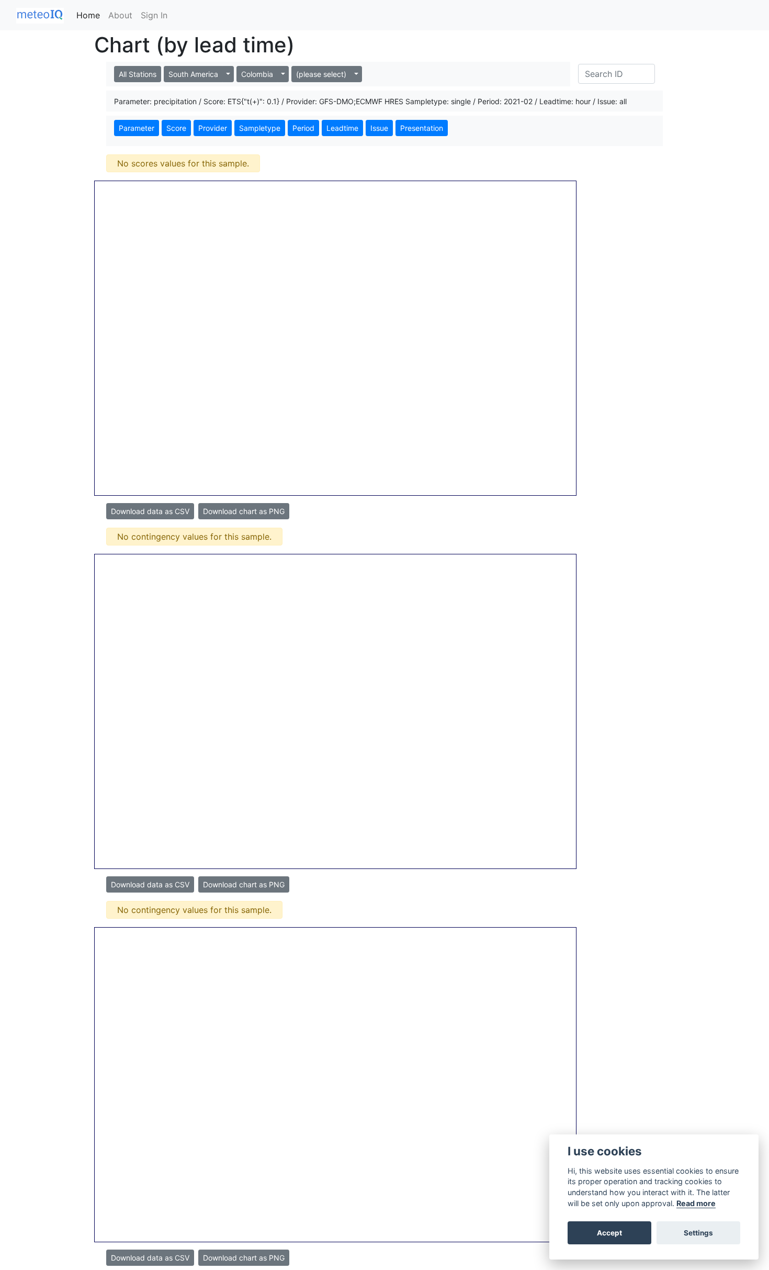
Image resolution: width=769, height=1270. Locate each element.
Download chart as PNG (244, 511)
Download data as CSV (150, 511)
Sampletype (259, 128)
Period (303, 128)
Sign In (154, 15)
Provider (212, 128)
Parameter (136, 128)
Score (176, 128)
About (120, 15)
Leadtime (342, 128)
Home (88, 15)
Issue (379, 128)
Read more (696, 1203)
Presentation (421, 128)
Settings (698, 1233)
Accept (609, 1233)
